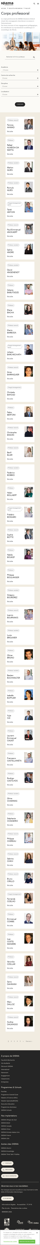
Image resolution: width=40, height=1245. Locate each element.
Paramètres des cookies (10, 1241)
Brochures (9, 1169)
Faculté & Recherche (16, 8)
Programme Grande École (9, 1095)
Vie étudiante (5, 1063)
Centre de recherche (8, 75)
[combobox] (20, 70)
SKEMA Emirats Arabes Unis (10, 1132)
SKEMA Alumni (6, 1148)
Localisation (5, 92)
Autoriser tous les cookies (27, 1241)
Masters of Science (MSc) (9, 1098)
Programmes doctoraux (8, 1107)
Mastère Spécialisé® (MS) (9, 1101)
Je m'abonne (7, 1198)
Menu (38, 3)
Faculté (27, 8)
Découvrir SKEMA (7, 1066)
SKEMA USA (5, 1139)
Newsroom (4, 1073)
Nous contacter (10, 1176)
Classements (5, 1079)
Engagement (5, 1076)
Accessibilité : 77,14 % (24, 1205)
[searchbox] (19, 70)
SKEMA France (6, 1135)
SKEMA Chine (5, 1129)
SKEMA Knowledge (7, 1151)
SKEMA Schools (6, 1110)
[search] (34, 3)
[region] (20, 1237)
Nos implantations (9, 1116)
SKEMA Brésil (5, 1123)
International (5, 1069)
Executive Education (8, 1104)
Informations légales (9, 1205)
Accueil (3, 8)
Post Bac (4, 1092)
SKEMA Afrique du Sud (8, 1120)
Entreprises (4, 1082)
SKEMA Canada (6, 1126)
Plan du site (6, 1208)
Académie (4, 67)
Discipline (4, 83)
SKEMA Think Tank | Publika (10, 1154)
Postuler (8, 1163)
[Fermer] (37, 1233)
